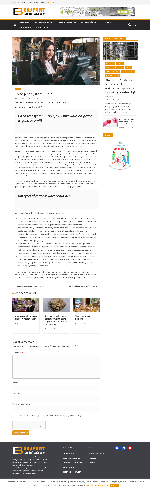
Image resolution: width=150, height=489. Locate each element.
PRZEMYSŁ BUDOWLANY (43, 22)
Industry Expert (44, 468)
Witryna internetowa (21, 404)
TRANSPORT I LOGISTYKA (67, 22)
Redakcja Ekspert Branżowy (35, 99)
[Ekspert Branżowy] (15, 24)
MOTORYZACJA (108, 22)
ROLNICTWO (24, 27)
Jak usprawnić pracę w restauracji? (29, 286)
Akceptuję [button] (114, 485)
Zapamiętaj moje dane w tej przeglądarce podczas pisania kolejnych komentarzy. (48, 415)
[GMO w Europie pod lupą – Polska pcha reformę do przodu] (110, 123)
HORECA (17, 89)
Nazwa (16, 382)
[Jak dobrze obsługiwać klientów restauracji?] (25, 299)
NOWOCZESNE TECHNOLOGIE (114, 67)
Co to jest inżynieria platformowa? (83, 286)
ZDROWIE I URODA (41, 27)
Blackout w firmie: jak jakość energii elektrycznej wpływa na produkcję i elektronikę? (120, 86)
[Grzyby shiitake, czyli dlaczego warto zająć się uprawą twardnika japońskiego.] (56, 299)
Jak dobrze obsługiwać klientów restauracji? (26, 317)
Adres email (18, 393)
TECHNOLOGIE (24, 22)
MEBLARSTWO (110, 64)
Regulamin (93, 458)
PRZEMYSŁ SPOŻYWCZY (88, 22)
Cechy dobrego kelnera (82, 317)
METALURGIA (120, 64)
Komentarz (17, 352)
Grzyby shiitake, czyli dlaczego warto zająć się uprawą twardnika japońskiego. (56, 320)
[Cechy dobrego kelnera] (86, 299)
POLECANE (129, 67)
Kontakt (92, 463)
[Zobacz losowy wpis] (135, 24)
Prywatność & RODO (96, 453)
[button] (53, 22)
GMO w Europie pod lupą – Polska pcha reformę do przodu (126, 121)
